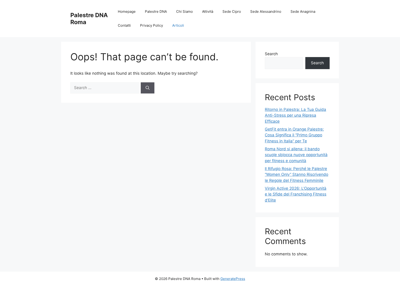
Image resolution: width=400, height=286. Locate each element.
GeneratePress (232, 278)
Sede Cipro (231, 11)
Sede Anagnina (303, 11)
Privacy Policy (151, 25)
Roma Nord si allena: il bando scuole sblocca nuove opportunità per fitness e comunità (296, 155)
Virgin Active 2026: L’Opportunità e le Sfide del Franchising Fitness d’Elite (295, 194)
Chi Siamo (184, 11)
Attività (207, 11)
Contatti (124, 25)
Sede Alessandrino (265, 11)
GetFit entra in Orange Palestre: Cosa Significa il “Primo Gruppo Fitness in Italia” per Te (294, 135)
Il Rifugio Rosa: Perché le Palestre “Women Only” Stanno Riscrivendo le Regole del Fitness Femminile (296, 174)
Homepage (127, 11)
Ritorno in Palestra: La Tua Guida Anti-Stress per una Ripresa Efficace (295, 115)
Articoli (178, 25)
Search (271, 53)
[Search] (147, 87)
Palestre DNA (156, 11)
